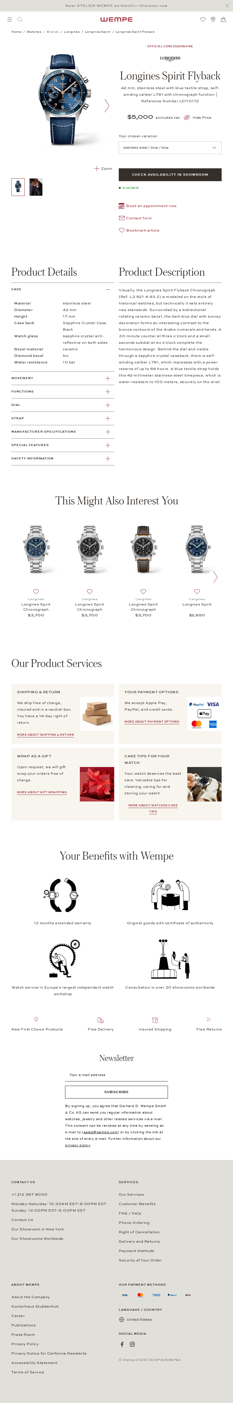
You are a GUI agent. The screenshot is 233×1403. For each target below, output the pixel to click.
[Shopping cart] (223, 20)
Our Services (131, 1194)
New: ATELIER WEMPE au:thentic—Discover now (116, 5)
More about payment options (151, 721)
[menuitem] (10, 19)
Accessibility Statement (34, 1363)
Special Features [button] (30, 445)
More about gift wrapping (42, 792)
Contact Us (22, 1220)
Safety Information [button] (32, 458)
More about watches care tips (153, 808)
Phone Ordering (134, 1222)
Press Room (23, 1334)
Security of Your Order (140, 1260)
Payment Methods (136, 1251)
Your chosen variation (138, 136)
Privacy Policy (25, 1344)
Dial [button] (15, 405)
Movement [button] (22, 378)
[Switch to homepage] (116, 19)
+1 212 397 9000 (29, 1194)
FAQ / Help (130, 1213)
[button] (148, 206)
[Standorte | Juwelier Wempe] (213, 19)
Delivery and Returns (139, 1241)
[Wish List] (203, 19)
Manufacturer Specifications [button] (43, 431)
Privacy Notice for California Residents (49, 1353)
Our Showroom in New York (37, 1229)
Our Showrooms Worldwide (37, 1238)
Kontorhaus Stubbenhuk (35, 1306)
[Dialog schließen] (228, 6)
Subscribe (116, 1092)
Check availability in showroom (170, 175)
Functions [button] (22, 391)
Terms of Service (27, 1372)
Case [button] (16, 289)
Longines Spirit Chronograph (36, 607)
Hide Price (202, 117)
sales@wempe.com (101, 1132)
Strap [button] (17, 418)
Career (18, 1316)
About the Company (30, 1297)
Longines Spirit (197, 604)
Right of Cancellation (139, 1232)
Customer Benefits (137, 1204)
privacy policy (77, 1145)
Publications (23, 1325)
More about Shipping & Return (45, 735)
